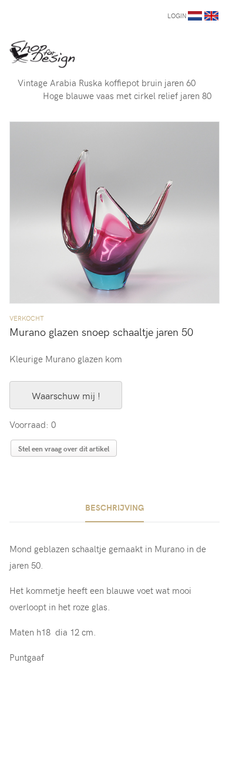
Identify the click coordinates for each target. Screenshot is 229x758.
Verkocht (26, 318)
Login (177, 15)
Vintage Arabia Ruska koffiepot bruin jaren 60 (107, 83)
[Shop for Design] (42, 54)
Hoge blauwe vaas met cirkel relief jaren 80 (127, 95)
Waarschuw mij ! (66, 395)
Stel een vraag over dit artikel (63, 448)
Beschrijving (114, 507)
